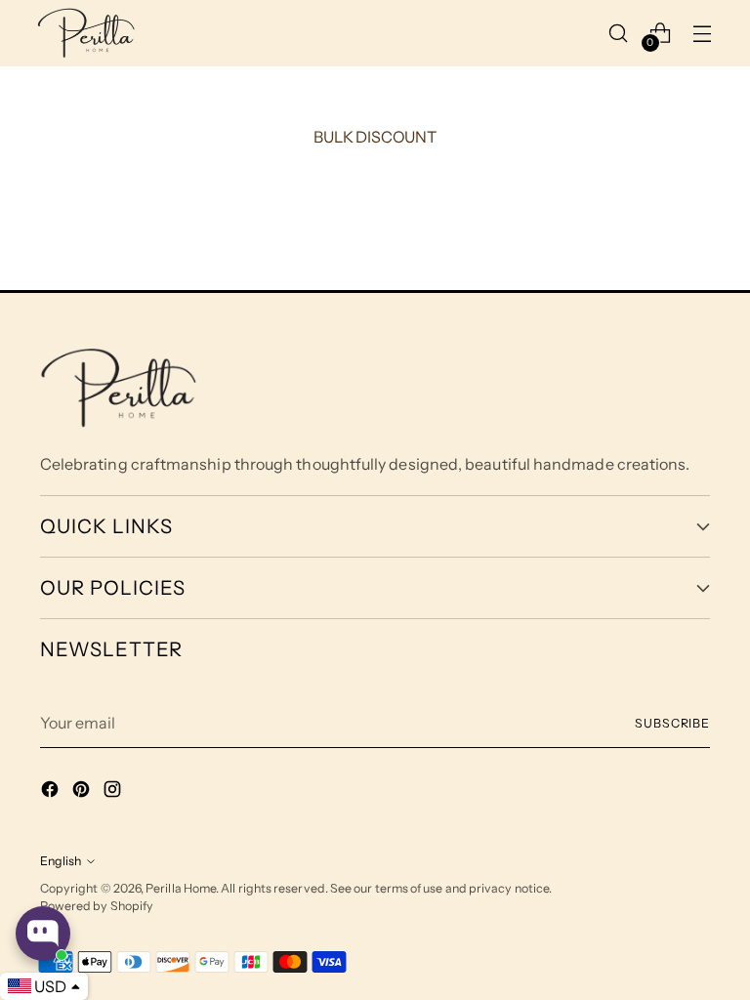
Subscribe (672, 723)
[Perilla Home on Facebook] (51, 792)
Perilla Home (181, 888)
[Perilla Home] (86, 33)
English (60, 861)
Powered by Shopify (96, 905)
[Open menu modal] (703, 33)
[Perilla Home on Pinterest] (83, 792)
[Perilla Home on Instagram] (114, 792)
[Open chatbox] (43, 933)
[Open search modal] (619, 33)
